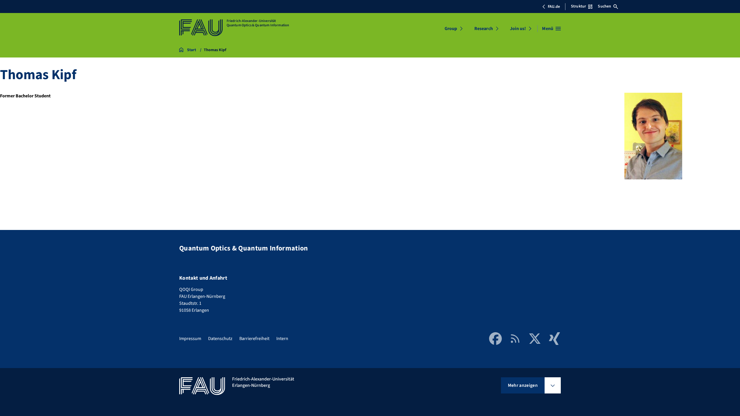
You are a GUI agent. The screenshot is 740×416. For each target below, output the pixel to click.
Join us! (518, 28)
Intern (282, 338)
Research (483, 28)
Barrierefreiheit (254, 338)
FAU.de (554, 7)
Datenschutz (220, 338)
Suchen (604, 6)
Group (451, 28)
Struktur (578, 6)
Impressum (190, 338)
